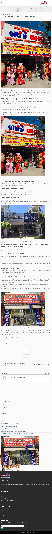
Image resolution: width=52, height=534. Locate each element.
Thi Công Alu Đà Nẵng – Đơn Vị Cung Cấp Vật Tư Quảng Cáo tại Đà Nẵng (17, 433)
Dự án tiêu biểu (4, 508)
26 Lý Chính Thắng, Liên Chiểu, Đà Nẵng (10, 493)
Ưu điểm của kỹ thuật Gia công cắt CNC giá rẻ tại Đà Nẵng (13, 431)
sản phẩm (16, 288)
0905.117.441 (5, 496)
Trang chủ (9, 9)
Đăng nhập (47, 373)
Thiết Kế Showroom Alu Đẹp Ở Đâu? (41, 364)
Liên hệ (2, 515)
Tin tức (8, 14)
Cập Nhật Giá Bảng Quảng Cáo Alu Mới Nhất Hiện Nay (12, 423)
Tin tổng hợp (17, 9)
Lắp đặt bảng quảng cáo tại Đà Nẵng (9, 426)
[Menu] (1, 2)
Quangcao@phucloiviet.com (8, 500)
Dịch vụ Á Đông (4, 407)
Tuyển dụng (3, 512)
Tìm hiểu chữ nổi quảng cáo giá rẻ (8, 428)
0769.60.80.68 (5, 498)
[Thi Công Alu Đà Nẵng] (43, 3)
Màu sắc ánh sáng (5, 410)
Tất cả (2, 404)
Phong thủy (3, 413)
